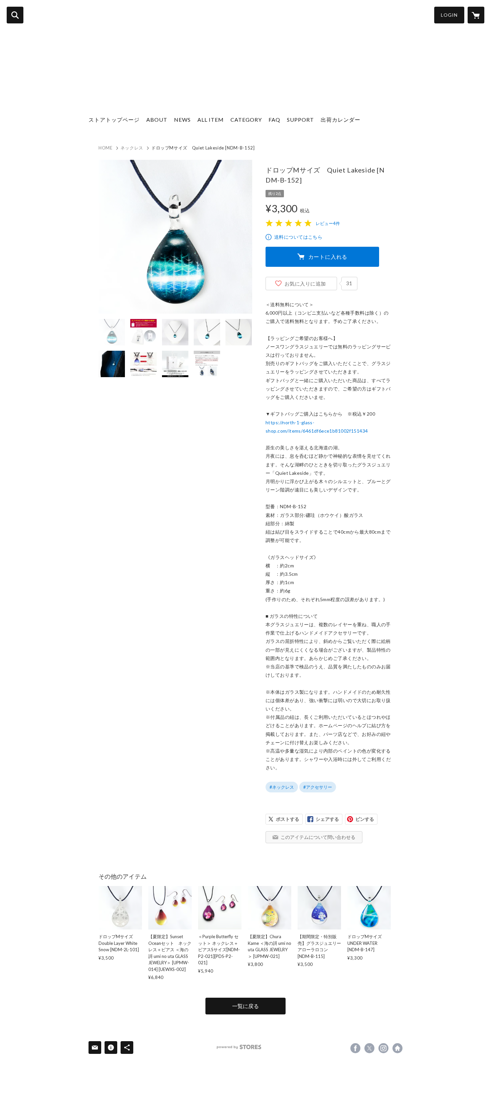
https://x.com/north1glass (369, 1048)
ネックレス (132, 147)
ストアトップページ (114, 119)
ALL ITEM (210, 119)
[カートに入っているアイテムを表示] (476, 15)
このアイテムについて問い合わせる (318, 837)
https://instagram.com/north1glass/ (383, 1048)
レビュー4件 (328, 223)
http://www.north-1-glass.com (397, 1048)
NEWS (182, 119)
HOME (106, 147)
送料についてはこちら (298, 237)
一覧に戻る (245, 1006)
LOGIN (449, 15)
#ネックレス (282, 787)
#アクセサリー (317, 787)
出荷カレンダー (340, 119)
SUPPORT (300, 119)
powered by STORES (239, 1047)
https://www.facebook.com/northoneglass (355, 1048)
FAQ (274, 119)
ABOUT (156, 119)
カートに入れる (328, 256)
